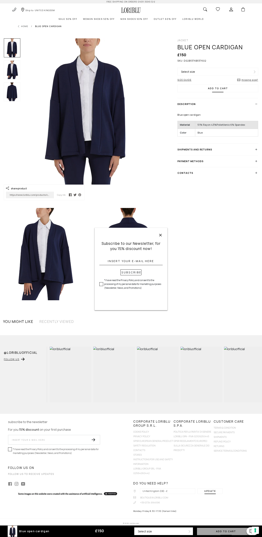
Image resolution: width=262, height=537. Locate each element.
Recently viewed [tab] (56, 321)
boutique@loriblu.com (154, 497)
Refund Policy (222, 441)
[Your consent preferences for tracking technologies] (255, 530)
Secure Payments (224, 432)
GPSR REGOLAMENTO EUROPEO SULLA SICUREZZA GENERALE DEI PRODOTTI (191, 445)
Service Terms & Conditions (230, 450)
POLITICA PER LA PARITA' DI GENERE (192, 431)
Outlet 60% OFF (165, 18)
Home (24, 26)
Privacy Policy (141, 436)
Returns (219, 446)
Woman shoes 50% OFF (99, 18)
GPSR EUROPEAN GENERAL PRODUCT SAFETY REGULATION (153, 443)
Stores (137, 454)
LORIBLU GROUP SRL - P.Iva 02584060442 (147, 471)
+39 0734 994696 (150, 502)
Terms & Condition (225, 427)
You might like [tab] (18, 321)
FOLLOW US (11, 359)
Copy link (61, 194)
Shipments (220, 437)
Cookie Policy (141, 431)
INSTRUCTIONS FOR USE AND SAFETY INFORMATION (153, 462)
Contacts (139, 450)
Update (210, 491)
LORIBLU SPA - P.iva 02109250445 (191, 436)
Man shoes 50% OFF (134, 18)
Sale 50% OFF (67, 18)
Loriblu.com (134, 523)
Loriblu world (193, 18)
